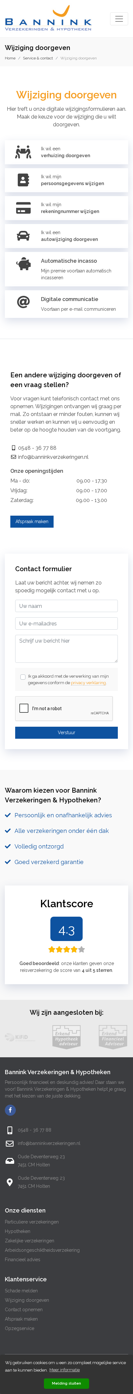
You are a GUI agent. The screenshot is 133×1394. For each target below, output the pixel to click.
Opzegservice (19, 1328)
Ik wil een (65, 152)
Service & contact (38, 58)
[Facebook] (10, 1110)
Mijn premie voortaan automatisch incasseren (76, 274)
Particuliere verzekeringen (32, 1221)
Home (10, 58)
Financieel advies (22, 1259)
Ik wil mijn (72, 180)
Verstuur (66, 732)
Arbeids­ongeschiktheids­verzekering (42, 1250)
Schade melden (21, 1290)
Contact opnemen (24, 1309)
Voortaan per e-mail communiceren (78, 309)
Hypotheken (17, 1231)
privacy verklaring (88, 682)
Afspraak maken (31, 521)
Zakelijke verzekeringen (29, 1240)
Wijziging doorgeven (27, 1300)
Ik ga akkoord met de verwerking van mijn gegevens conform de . (68, 679)
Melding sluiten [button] (66, 1383)
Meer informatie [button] (64, 1369)
